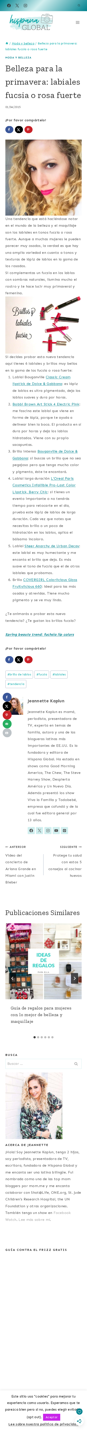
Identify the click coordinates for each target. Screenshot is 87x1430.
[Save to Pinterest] (29, 129)
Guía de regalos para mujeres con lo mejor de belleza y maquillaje (41, 1014)
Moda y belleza (18, 57)
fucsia (41, 674)
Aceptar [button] (52, 1417)
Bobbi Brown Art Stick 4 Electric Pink (45, 404)
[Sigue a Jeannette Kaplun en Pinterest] (64, 830)
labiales (59, 674)
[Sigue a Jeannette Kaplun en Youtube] (56, 830)
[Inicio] (6, 43)
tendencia (15, 684)
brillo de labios (19, 674)
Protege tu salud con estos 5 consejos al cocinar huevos (65, 861)
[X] (17, 5)
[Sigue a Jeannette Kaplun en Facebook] (31, 830)
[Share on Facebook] (9, 129)
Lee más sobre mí (34, 1220)
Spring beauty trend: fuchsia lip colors (39, 634)
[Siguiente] (74, 978)
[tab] (34, 1037)
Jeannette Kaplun (46, 700)
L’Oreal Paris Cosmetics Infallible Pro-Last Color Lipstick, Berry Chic (44, 485)
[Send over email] (7, 723)
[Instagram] (25, 5)
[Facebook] (8, 5)
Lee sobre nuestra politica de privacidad (43, 1424)
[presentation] (43, 961)
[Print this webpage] (7, 732)
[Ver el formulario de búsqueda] (79, 5)
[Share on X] (19, 129)
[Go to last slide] (12, 978)
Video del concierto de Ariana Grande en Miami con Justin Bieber (20, 864)
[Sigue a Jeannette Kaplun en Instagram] (48, 830)
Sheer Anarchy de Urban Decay (52, 546)
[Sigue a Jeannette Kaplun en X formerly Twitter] (39, 830)
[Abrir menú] (77, 22)
